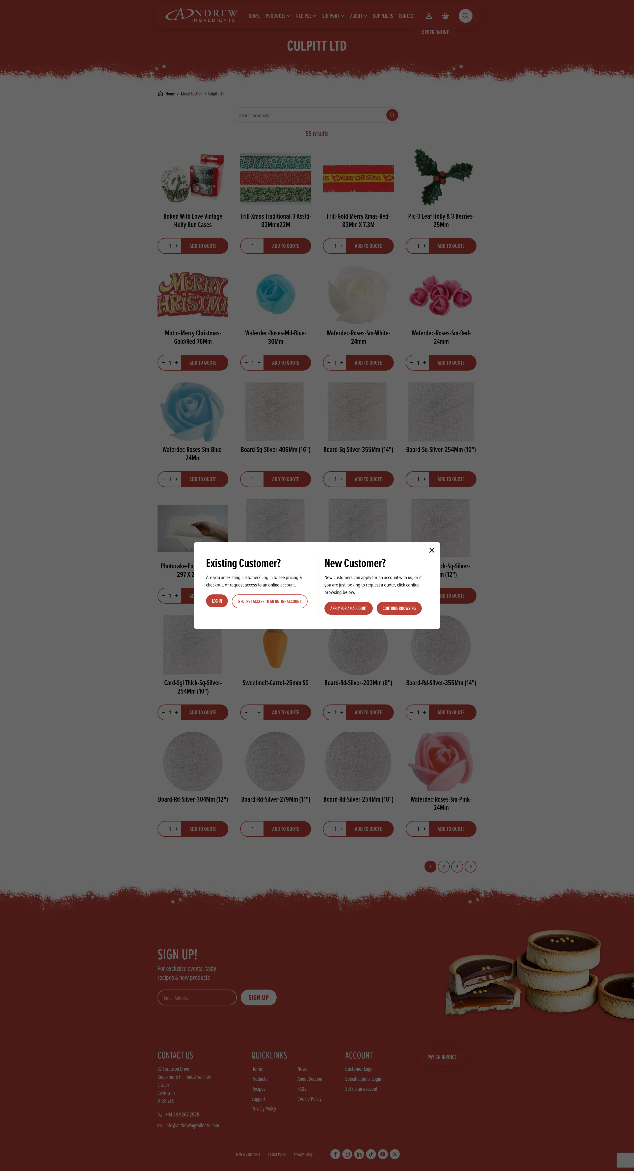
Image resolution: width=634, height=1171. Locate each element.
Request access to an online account (269, 601)
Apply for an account (348, 608)
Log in (217, 600)
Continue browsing (399, 608)
